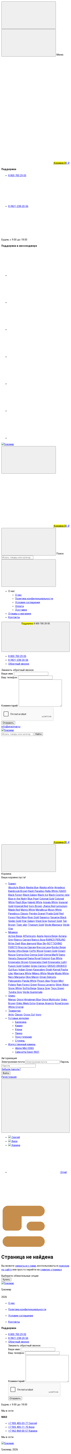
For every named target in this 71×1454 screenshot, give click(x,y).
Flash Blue (21, 902)
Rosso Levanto (46, 984)
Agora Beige (51, 936)
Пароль (64, 1061)
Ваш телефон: (9, 677)
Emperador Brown (18, 962)
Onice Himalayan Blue (29, 999)
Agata (40, 936)
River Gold (33, 917)
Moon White (55, 909)
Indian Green (25, 969)
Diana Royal (34, 958)
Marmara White (22, 973)
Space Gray (43, 988)
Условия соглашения (27, 602)
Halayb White (35, 902)
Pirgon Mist (57, 980)
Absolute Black (16, 887)
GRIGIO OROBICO (57, 966)
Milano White (39, 973)
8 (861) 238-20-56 (18, 660)
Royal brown (62, 1003)
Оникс (11, 995)
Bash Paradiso (36, 891)
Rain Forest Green (27, 984)
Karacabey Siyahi (42, 969)
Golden (26, 966)
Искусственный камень (22, 1044)
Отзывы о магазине (19, 613)
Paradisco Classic (18, 913)
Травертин (14, 1010)
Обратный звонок (18, 663)
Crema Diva (22, 954)
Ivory (38, 1014)
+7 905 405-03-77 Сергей (22, 1423)
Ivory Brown (35, 906)
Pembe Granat (37, 913)
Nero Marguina (16, 977)
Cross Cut (29, 1014)
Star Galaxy (28, 921)
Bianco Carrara (22, 939)
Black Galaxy (30, 895)
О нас (18, 595)
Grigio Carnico (39, 966)
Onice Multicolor (51, 999)
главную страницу (51, 1269)
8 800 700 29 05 (35, 623)
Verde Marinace (53, 924)
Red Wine (21, 917)
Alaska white (46, 887)
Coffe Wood (36, 951)
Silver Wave (62, 984)
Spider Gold (14, 921)
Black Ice (43, 895)
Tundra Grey (15, 992)
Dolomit (45, 958)
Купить (6, 1279)
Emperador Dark (38, 962)
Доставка (21, 609)
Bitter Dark (14, 943)
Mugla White (62, 973)
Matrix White (28, 909)
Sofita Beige (30, 988)
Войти (6, 1073)
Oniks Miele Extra (26, 1003)
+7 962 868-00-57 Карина (22, 1430)
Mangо (12, 999)
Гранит (12, 883)
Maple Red (14, 909)
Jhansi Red (49, 906)
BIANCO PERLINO (55, 939)
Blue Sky (42, 943)
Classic (19, 1014)
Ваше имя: (7, 673)
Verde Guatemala (32, 992)
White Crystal (15, 1007)
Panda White (29, 980)
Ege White (56, 958)
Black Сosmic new (59, 895)
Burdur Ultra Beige (18, 951)
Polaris (12, 984)
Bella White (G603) (55, 891)
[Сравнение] (27, 788)
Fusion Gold (15, 966)
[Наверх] (27, 1201)
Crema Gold (36, 954)
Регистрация (9, 1076)
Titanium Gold (36, 924)
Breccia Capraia (27, 947)
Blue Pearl (33, 898)
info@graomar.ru (10, 726)
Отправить (8, 723)
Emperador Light (57, 962)
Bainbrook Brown (18, 891)
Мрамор (13, 932)
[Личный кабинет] (27, 499)
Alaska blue (32, 887)
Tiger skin (21, 924)
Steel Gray (41, 921)
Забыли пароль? (11, 1069)
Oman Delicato (47, 977)
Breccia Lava (44, 947)
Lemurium (61, 906)
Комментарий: (10, 705)
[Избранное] (27, 815)
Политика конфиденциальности (34, 598)
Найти (38, 734)
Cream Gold (50, 951)
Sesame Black (58, 917)
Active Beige (15, 936)
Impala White (50, 902)
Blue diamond (28, 943)
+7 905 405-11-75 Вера (21, 1427)
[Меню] (28, 15)
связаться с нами (25, 1265)
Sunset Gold (55, 921)
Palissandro (15, 980)
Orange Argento (45, 1003)
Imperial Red (21, 906)
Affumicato (29, 936)
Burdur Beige (59, 947)
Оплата (19, 606)
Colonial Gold (46, 898)
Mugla (50, 973)
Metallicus (41, 909)
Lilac (10, 973)
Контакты (14, 617)
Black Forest (15, 895)
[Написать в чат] (35, 1106)
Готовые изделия (18, 1018)
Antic (11, 1014)
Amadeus (59, 887)
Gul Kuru (13, 969)
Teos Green (57, 988)
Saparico (45, 917)
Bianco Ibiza (38, 939)
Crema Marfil (51, 954)
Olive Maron (32, 977)
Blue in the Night (17, 898)
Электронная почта (13, 1061)
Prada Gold (52, 913)
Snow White (15, 988)
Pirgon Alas (43, 980)
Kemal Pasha (60, 969)
